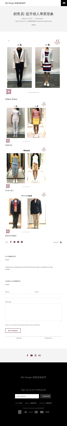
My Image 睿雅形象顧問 (15, 3)
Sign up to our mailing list (33, 389)
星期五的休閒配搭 (10, 236)
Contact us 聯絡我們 (45, 403)
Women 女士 (23, 21)
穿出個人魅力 (9, 190)
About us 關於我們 (30, 403)
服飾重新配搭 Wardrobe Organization (40, 21)
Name (7, 292)
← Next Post (18, 338)
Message (8, 302)
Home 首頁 (18, 403)
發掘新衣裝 (8, 145)
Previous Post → (49, 338)
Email (36, 292)
